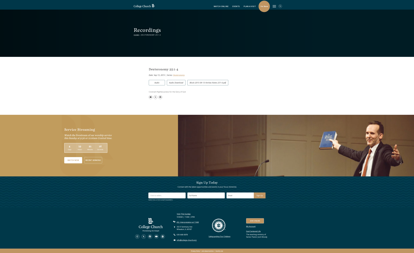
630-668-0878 (182, 234)
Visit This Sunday (184, 214)
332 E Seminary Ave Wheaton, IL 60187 (184, 228)
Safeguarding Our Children (219, 236)
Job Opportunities (208, 251)
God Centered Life (253, 231)
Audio (156, 82)
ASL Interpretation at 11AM (188, 222)
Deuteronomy (179, 75)
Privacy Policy (195, 251)
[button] (150, 97)
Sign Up (259, 195)
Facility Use (219, 251)
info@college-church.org (187, 240)
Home (136, 35)
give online (255, 221)
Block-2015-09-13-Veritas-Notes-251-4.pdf (208, 82)
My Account (251, 226)
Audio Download (176, 82)
